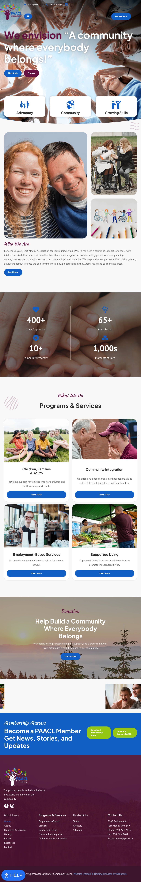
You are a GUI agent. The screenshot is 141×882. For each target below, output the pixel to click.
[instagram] (12, 806)
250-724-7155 (123, 829)
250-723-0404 (120, 834)
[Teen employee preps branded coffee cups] (36, 505)
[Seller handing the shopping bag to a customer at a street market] (104, 505)
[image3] (30, 698)
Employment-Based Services (36, 554)
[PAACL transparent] (11, 4)
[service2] (104, 420)
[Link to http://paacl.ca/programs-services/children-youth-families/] (24, 104)
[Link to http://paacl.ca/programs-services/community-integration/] (70, 104)
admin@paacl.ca (124, 838)
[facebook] (6, 806)
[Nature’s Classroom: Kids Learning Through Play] (36, 420)
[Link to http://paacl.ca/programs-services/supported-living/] (116, 104)
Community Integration (104, 469)
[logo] (16, 768)
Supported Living (104, 554)
